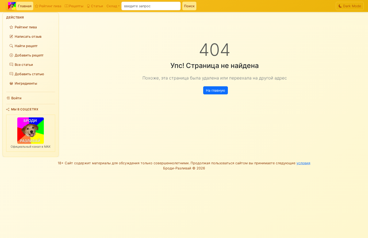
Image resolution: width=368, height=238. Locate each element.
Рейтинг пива (50, 6)
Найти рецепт (26, 46)
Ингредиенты (26, 83)
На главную (215, 90)
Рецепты (76, 6)
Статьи (97, 6)
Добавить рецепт (29, 55)
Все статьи (24, 64)
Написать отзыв (28, 36)
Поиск (189, 6)
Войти (16, 98)
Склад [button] (111, 6)
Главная (25, 6)
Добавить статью (29, 74)
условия (303, 163)
